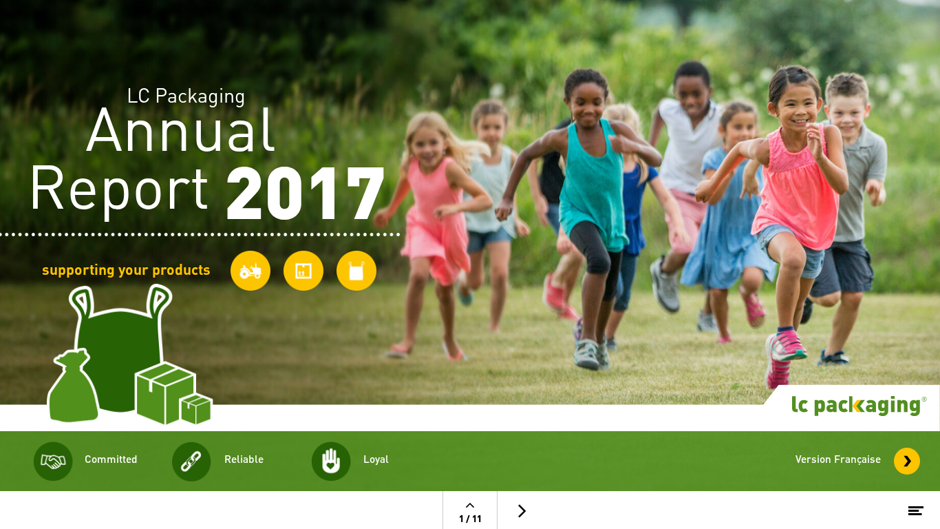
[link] (907, 461)
